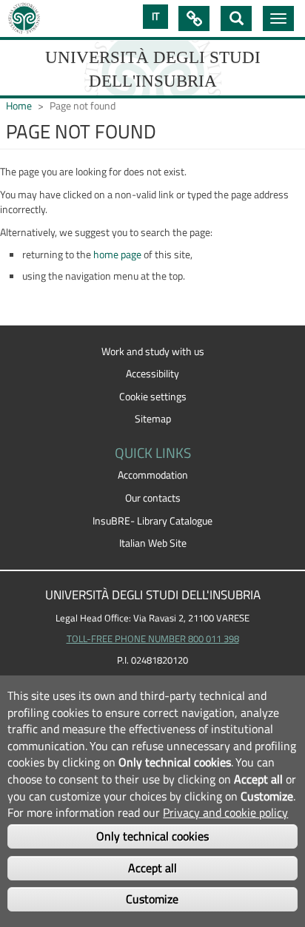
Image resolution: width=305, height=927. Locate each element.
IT (155, 16)
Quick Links (194, 18)
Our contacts (153, 498)
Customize (152, 899)
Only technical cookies (152, 836)
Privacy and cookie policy (225, 812)
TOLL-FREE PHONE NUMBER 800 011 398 (153, 638)
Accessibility (152, 373)
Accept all (152, 868)
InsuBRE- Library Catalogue (152, 521)
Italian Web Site (153, 543)
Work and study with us (152, 351)
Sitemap (153, 419)
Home (19, 106)
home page (117, 254)
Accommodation (153, 475)
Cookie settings (153, 396)
